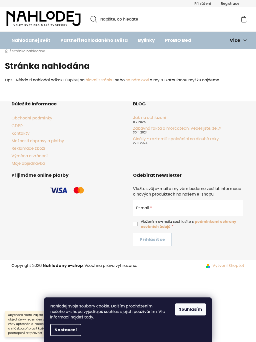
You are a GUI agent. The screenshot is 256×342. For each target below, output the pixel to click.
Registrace (230, 3)
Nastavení (65, 330)
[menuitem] (30, 40)
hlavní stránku (100, 80)
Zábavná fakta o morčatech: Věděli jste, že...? (177, 128)
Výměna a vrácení (30, 156)
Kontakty (21, 133)
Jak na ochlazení (149, 117)
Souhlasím (190, 309)
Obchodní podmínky (32, 118)
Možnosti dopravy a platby (38, 141)
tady (88, 317)
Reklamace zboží (28, 148)
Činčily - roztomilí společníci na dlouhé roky (176, 139)
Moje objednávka (28, 163)
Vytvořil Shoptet (228, 265)
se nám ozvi (137, 80)
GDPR (17, 126)
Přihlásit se (152, 239)
